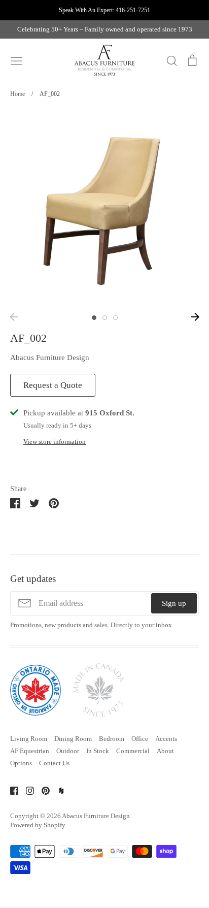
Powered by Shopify (37, 825)
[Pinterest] (42, 790)
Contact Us (54, 763)
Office (139, 738)
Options (21, 763)
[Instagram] (26, 790)
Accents (166, 738)
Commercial (133, 751)
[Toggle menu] (16, 60)
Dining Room (73, 738)
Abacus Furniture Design (49, 357)
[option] (104, 208)
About (165, 751)
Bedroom (111, 738)
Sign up (174, 603)
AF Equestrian (29, 751)
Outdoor (67, 751)
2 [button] (104, 317)
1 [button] (94, 317)
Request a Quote (52, 385)
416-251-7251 (133, 10)
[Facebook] (10, 790)
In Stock (97, 751)
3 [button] (115, 317)
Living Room (28, 738)
